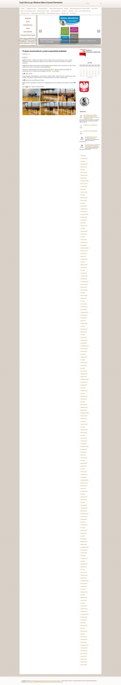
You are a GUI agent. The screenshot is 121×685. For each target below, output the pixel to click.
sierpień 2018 (84, 418)
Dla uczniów (95, 8)
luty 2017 (83, 468)
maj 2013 (83, 594)
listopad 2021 (84, 309)
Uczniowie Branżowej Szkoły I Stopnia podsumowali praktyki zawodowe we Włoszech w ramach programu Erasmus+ (91, 116)
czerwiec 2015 (84, 524)
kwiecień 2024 (84, 231)
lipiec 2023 (83, 256)
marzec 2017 (84, 466)
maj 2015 (83, 527)
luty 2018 (83, 435)
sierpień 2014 (84, 552)
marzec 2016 (84, 499)
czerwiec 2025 (84, 192)
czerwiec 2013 (84, 591)
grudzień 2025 (84, 175)
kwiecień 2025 (84, 197)
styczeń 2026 (84, 172)
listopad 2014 (84, 544)
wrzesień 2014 (84, 550)
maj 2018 (83, 426)
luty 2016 (83, 502)
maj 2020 (83, 359)
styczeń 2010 (84, 659)
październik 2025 (85, 180)
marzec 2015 (84, 533)
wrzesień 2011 (84, 647)
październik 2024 (85, 214)
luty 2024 (83, 236)
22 (98, 73)
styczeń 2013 (84, 605)
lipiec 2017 (83, 454)
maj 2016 (83, 494)
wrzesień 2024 (84, 217)
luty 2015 (83, 536)
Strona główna (28, 18)
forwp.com (51, 682)
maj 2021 (83, 326)
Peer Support (73, 13)
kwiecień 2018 (84, 429)
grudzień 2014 (84, 541)
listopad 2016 (84, 477)
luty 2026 (83, 169)
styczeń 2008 (84, 664)
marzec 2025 (84, 200)
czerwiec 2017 (84, 457)
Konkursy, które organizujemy (56, 8)
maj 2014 (83, 561)
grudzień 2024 (84, 208)
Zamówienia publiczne (56, 11)
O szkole (23, 8)
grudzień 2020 (84, 340)
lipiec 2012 (83, 622)
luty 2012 (83, 633)
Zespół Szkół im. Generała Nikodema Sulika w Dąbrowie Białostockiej (45, 680)
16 (80, 73)
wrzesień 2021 (84, 315)
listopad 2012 (84, 611)
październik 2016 (85, 480)
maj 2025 (83, 194)
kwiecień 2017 (84, 463)
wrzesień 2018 (84, 415)
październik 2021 (85, 312)
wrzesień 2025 (84, 183)
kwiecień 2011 (84, 653)
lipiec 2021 (83, 320)
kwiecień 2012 (84, 631)
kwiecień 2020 (84, 362)
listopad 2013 (84, 577)
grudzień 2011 (84, 639)
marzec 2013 (84, 600)
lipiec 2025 (83, 189)
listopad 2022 (84, 278)
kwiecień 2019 (84, 396)
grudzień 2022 (84, 275)
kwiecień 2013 (84, 597)
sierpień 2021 (84, 317)
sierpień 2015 (84, 519)
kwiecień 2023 (84, 264)
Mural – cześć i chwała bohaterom (82, 11)
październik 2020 (85, 345)
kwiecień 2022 (84, 295)
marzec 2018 (84, 432)
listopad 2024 (84, 211)
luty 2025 (83, 203)
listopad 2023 (84, 245)
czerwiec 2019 (84, 390)
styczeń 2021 (84, 337)
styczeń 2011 (84, 656)
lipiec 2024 (83, 222)
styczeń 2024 (84, 239)
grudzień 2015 (84, 508)
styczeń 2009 (84, 661)
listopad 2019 (84, 376)
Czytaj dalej (50, 42)
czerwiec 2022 (84, 289)
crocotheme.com (59, 682)
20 (92, 73)
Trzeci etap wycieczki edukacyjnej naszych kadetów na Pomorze (92, 145)
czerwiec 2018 (84, 424)
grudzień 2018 (84, 407)
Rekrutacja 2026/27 (43, 8)
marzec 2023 (84, 267)
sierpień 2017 (84, 452)
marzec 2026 (84, 166)
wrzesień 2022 (84, 284)
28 (95, 75)
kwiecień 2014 (84, 563)
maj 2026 (83, 161)
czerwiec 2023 (84, 259)
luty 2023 (83, 270)
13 (92, 71)
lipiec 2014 (83, 555)
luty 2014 (83, 569)
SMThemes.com (31, 682)
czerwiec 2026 (84, 158)
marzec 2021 (84, 331)
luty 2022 (83, 301)
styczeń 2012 (84, 636)
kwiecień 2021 (84, 329)
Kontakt (27, 21)
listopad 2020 (84, 343)
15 (98, 71)
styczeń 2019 (84, 404)
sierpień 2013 (84, 586)
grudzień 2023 (84, 242)
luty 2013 (83, 603)
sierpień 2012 (84, 619)
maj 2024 (83, 228)
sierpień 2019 (84, 385)
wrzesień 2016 (84, 482)
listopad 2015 (84, 510)
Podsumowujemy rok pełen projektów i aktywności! (91, 137)
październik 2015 (85, 513)
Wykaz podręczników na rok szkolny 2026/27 (80, 8)
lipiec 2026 (83, 155)
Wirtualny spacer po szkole (43, 11)
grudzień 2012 (84, 608)
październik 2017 (85, 446)
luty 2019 (83, 401)
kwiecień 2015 (84, 530)
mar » (91, 77)
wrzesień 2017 (84, 449)
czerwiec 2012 (84, 625)
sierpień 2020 (84, 351)
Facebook (28, 28)
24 (83, 75)
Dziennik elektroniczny (27, 25)
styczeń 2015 (84, 538)
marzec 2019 (84, 399)
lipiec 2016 (83, 488)
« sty (88, 77)
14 (95, 71)
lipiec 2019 (83, 387)
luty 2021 (83, 334)
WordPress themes (44, 682)
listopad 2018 (84, 410)
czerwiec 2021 (84, 323)
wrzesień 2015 (84, 516)
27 (92, 75)
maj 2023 (83, 261)
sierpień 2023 (84, 253)
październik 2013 (85, 580)
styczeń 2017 (84, 471)
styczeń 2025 (84, 206)
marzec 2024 (84, 234)
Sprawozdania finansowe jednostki (28, 35)
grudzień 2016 (84, 474)
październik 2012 (85, 614)
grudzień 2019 (84, 373)
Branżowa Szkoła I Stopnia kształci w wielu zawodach (51, 39)
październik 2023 (85, 247)
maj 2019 (83, 393)
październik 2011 (84, 645)
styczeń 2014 (84, 572)
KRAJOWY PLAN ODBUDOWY (90, 125)
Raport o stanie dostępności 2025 (28, 11)
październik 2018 (85, 412)
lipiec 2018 (83, 421)
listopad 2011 (84, 642)
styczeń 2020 (84, 371)
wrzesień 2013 (84, 583)
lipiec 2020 (83, 354)
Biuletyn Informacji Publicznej (53, 13)
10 (83, 71)
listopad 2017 (84, 443)
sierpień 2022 (84, 287)
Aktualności (71, 11)
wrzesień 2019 (84, 382)
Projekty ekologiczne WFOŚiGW (38, 13)
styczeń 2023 (84, 273)
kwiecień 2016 (84, 496)
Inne (29, 54)
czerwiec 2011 (84, 650)
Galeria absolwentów (27, 31)
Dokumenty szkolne (25, 13)
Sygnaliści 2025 (64, 13)
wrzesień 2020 (84, 348)
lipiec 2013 (83, 589)
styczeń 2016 (84, 505)
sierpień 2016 (84, 485)
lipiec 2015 (83, 522)
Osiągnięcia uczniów (32, 8)
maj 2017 (83, 460)
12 (89, 71)
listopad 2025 (84, 178)
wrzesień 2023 (84, 250)
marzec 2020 (84, 365)
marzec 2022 (84, 298)
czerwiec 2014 (84, 558)
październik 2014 (85, 547)
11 (86, 71)
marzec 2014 (84, 566)
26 (89, 75)
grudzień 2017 (84, 440)
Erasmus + (64, 11)
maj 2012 (83, 628)
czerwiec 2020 (84, 357)
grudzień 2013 (84, 575)
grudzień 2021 (84, 306)
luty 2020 (83, 368)
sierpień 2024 (84, 220)
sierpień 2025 (84, 186)
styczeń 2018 (84, 438)
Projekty (66, 8)
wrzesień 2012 (84, 617)
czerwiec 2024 (84, 225)
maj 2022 (83, 292)
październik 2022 (85, 281)
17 (83, 73)
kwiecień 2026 (84, 164)
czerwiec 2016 (84, 491)
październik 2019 (85, 379)
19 (89, 73)
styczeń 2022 (84, 303)
